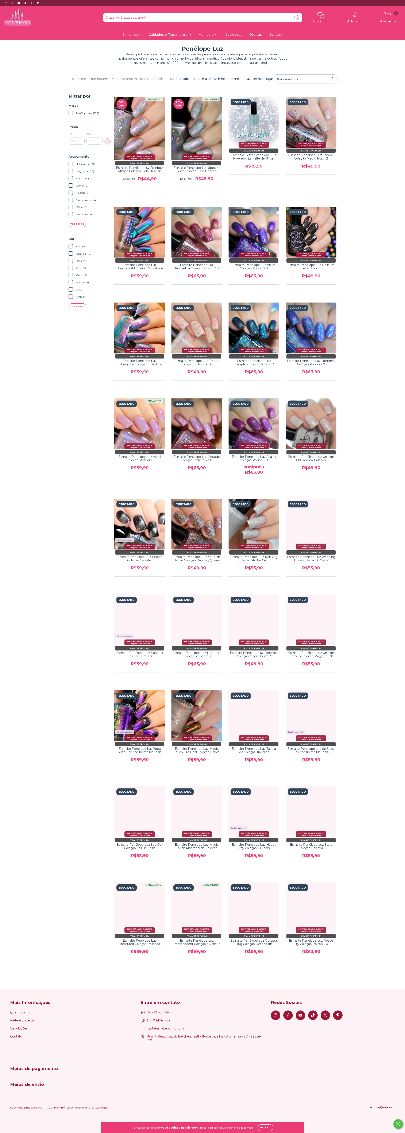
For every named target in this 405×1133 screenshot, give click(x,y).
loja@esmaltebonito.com (165, 1028)
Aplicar (107, 141)
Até (88, 133)
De (70, 133)
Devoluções (19, 1028)
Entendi (265, 1127)
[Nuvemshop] (382, 1108)
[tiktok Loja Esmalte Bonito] (25, 3)
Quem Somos (20, 1012)
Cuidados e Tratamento (169, 35)
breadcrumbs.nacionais (131, 79)
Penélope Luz (163, 79)
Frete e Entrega (22, 1020)
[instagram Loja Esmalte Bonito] (6, 3)
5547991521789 (158, 1012)
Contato (275, 35)
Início (72, 79)
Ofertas (255, 35)
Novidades (233, 35)
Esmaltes (131, 35)
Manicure (206, 35)
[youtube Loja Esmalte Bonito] (19, 3)
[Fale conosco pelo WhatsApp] (398, 1124)
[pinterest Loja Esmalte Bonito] (37, 3)
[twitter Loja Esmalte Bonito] (32, 3)
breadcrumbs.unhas (95, 79)
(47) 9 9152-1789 (158, 1020)
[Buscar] (297, 18)
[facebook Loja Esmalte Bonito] (12, 3)
